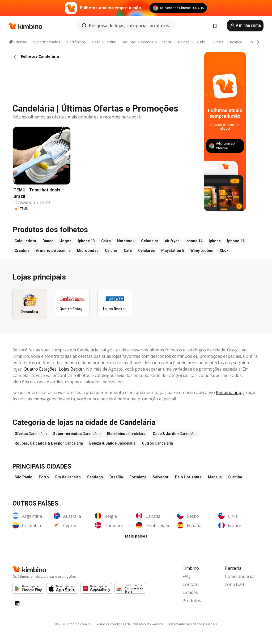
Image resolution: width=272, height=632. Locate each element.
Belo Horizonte (188, 477)
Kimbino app (228, 392)
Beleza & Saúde (191, 41)
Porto (44, 477)
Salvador (161, 477)
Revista (236, 41)
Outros (217, 41)
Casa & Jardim (104, 41)
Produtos (191, 601)
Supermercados (46, 41)
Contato (190, 584)
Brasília (116, 477)
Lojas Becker (71, 369)
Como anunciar (240, 576)
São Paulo (23, 477)
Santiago (95, 477)
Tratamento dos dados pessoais (192, 624)
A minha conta (248, 25)
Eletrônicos (76, 41)
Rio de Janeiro (68, 477)
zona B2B (234, 584)
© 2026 (73, 624)
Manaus (215, 477)
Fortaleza (137, 477)
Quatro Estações (40, 369)
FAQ (186, 576)
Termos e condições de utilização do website (129, 624)
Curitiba (235, 477)
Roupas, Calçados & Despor (147, 41)
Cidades (190, 592)
